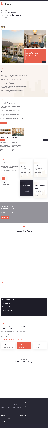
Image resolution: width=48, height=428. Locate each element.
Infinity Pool (37, 165)
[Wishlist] (11, 235)
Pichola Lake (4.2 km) (6, 313)
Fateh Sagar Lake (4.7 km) (7, 310)
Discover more (5, 217)
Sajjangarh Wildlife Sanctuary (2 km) (9, 299)
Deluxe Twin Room (29, 246)
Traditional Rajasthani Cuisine (26, 186)
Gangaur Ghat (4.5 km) (6, 306)
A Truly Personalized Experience (26, 165)
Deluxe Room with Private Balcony (18, 247)
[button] (24, 299)
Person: (31, 249)
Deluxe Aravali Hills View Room (41, 247)
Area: (27, 249)
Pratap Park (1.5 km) (6, 303)
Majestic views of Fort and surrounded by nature (40, 187)
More (1, 150)
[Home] (6, 3)
